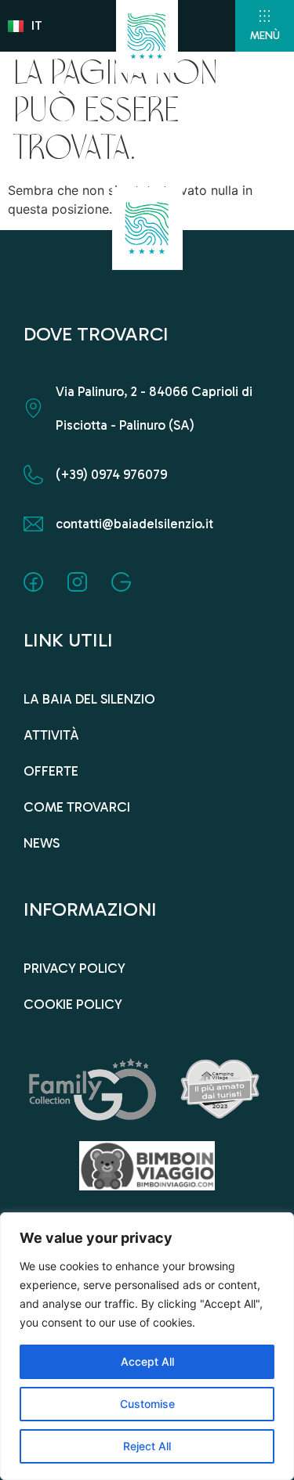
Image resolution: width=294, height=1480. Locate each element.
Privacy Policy (74, 968)
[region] (147, 1346)
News (42, 843)
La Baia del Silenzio (89, 699)
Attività (51, 735)
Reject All (147, 1446)
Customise (147, 1403)
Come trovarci (77, 807)
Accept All (147, 1361)
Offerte (51, 771)
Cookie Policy (73, 1004)
